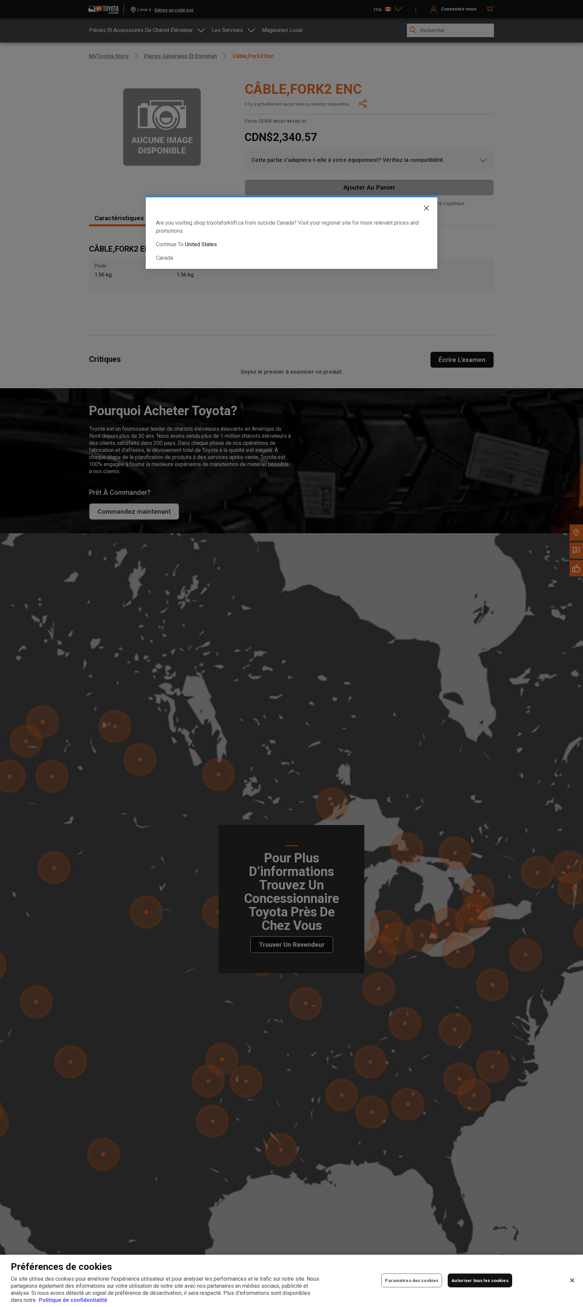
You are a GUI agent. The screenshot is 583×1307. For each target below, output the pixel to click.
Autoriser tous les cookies (479, 1280)
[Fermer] (572, 1280)
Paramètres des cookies (411, 1280)
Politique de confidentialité (73, 1300)
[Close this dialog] (421, 209)
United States (201, 244)
